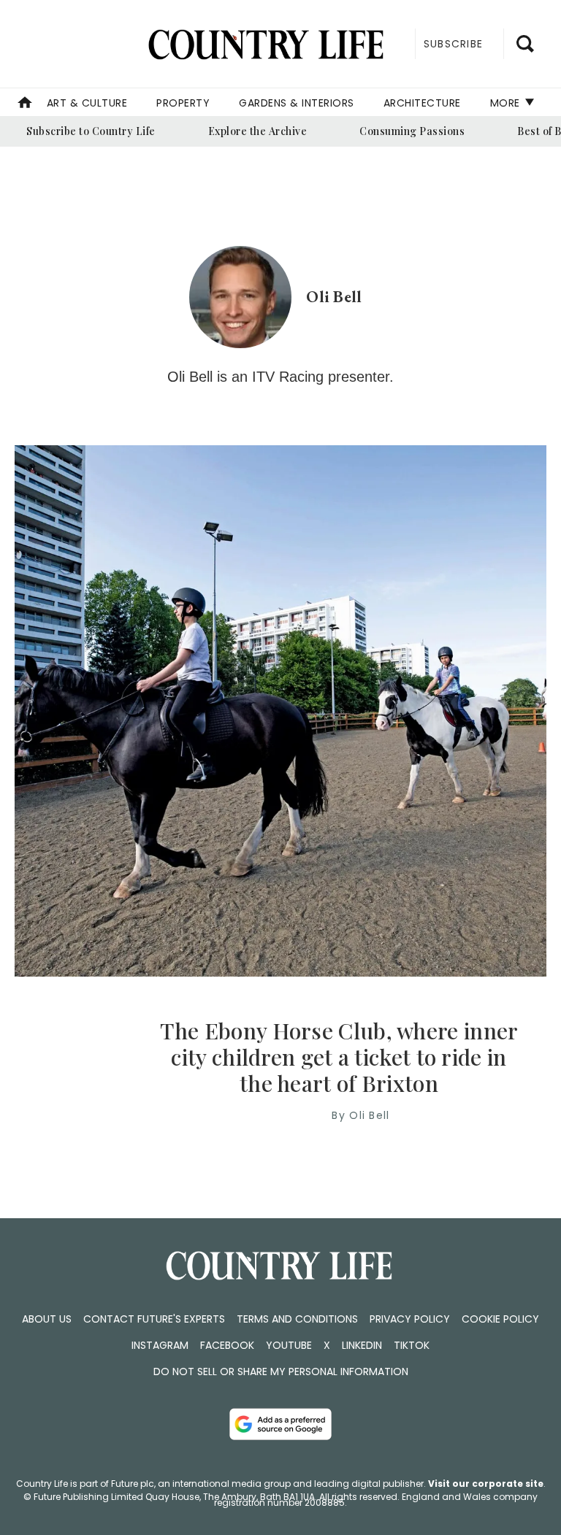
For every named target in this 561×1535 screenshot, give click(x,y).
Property (183, 103)
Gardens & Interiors (296, 103)
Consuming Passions (412, 131)
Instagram (159, 1345)
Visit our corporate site (485, 1483)
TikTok (412, 1345)
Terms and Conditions (297, 1319)
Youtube (289, 1345)
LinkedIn (362, 1345)
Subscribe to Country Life (91, 131)
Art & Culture (87, 103)
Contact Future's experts (154, 1319)
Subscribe (453, 43)
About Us (47, 1319)
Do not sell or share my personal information (280, 1371)
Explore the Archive (258, 131)
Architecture (422, 103)
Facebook (227, 1345)
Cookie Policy (500, 1319)
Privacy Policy (410, 1319)
